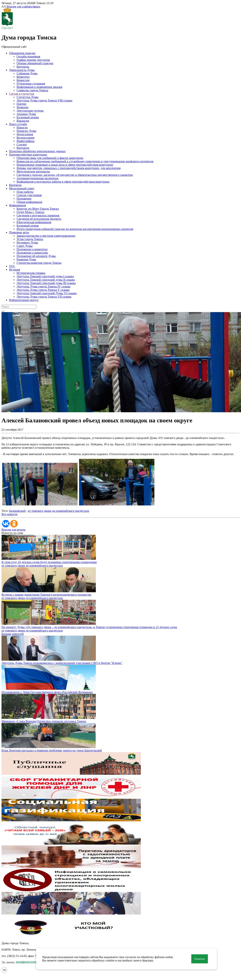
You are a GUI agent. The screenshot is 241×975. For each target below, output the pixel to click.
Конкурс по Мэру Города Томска (38, 208)
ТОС (12, 266)
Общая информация (29, 201)
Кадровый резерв (28, 117)
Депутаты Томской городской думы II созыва (46, 279)
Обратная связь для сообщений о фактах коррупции (50, 158)
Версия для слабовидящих (23, 6)
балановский (17, 510)
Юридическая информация (34, 222)
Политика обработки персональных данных (37, 151)
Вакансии (23, 120)
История (14, 269)
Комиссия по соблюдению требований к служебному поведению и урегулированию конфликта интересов (85, 161)
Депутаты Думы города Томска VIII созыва (44, 100)
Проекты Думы (26, 130)
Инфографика (25, 141)
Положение (24, 198)
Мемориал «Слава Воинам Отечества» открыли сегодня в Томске (44, 721)
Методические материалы (33, 171)
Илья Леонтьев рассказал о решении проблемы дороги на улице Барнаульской (52, 750)
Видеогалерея (25, 137)
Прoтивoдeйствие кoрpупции (28, 154)
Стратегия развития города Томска (39, 262)
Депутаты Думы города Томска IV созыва (43, 286)
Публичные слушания (31, 83)
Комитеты (23, 76)
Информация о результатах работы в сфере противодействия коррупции (63, 181)
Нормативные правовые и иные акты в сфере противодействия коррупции (65, 164)
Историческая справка (31, 273)
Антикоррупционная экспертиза (37, 178)
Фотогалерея (25, 134)
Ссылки (22, 144)
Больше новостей (13, 633)
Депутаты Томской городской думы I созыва (45, 276)
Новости (22, 127)
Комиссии (23, 80)
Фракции (22, 107)
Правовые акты (19, 232)
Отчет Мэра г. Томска (30, 212)
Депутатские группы (30, 110)
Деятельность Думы (22, 70)
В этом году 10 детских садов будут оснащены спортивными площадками (49, 562)
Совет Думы (25, 245)
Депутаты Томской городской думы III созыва (46, 283)
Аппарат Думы (26, 114)
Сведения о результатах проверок (38, 215)
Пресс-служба (18, 124)
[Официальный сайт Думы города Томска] (7, 28)
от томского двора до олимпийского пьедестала (58, 510)
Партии (21, 103)
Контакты (23, 66)
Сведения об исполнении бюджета (39, 218)
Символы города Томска (32, 90)
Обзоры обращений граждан (35, 63)
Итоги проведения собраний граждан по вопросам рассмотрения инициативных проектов (75, 229)
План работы (25, 191)
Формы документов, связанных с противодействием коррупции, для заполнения (68, 168)
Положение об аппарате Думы (36, 256)
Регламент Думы (27, 242)
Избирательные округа (23, 300)
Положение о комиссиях (32, 252)
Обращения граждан (22, 53)
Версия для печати (13, 529)
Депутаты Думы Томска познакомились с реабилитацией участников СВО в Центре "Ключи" (62, 663)
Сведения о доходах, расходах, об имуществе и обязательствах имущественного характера (75, 174)
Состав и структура (21, 93)
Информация (17, 205)
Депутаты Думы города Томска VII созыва (44, 296)
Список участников (29, 195)
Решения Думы (26, 259)
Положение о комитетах (32, 249)
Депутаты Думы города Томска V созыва (43, 289)
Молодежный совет (21, 188)
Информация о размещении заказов (39, 86)
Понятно (199, 958)
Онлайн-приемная (28, 56)
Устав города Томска (30, 239)
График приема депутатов (33, 59)
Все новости (10, 514)
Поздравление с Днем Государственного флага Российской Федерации (47, 692)
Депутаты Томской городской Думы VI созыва (47, 293)
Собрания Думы (27, 73)
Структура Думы (27, 97)
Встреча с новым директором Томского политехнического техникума (46, 594)
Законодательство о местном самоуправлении (46, 235)
